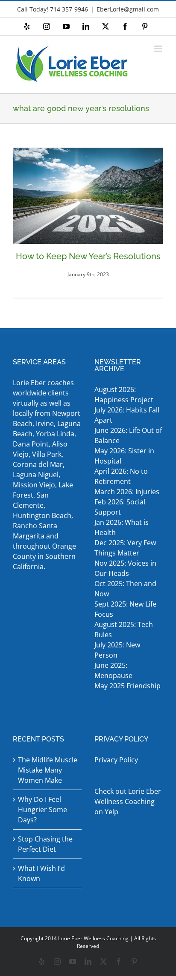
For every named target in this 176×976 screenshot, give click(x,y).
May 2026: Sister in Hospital (124, 456)
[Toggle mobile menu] (158, 48)
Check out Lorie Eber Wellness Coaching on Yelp (127, 801)
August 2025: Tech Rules (123, 629)
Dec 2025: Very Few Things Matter (125, 548)
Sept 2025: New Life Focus (125, 609)
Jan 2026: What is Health (121, 527)
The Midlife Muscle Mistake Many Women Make (47, 770)
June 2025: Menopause (114, 670)
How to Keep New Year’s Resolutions (88, 256)
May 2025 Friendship (127, 685)
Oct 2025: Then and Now (125, 588)
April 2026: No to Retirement (121, 476)
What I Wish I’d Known (41, 873)
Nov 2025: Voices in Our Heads (125, 568)
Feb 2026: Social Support (119, 507)
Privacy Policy (116, 759)
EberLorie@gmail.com (128, 9)
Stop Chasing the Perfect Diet (45, 844)
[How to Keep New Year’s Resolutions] (88, 196)
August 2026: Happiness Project (123, 394)
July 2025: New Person (117, 650)
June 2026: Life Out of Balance (128, 435)
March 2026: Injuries (126, 491)
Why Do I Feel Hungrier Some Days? (42, 809)
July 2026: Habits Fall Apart (126, 415)
